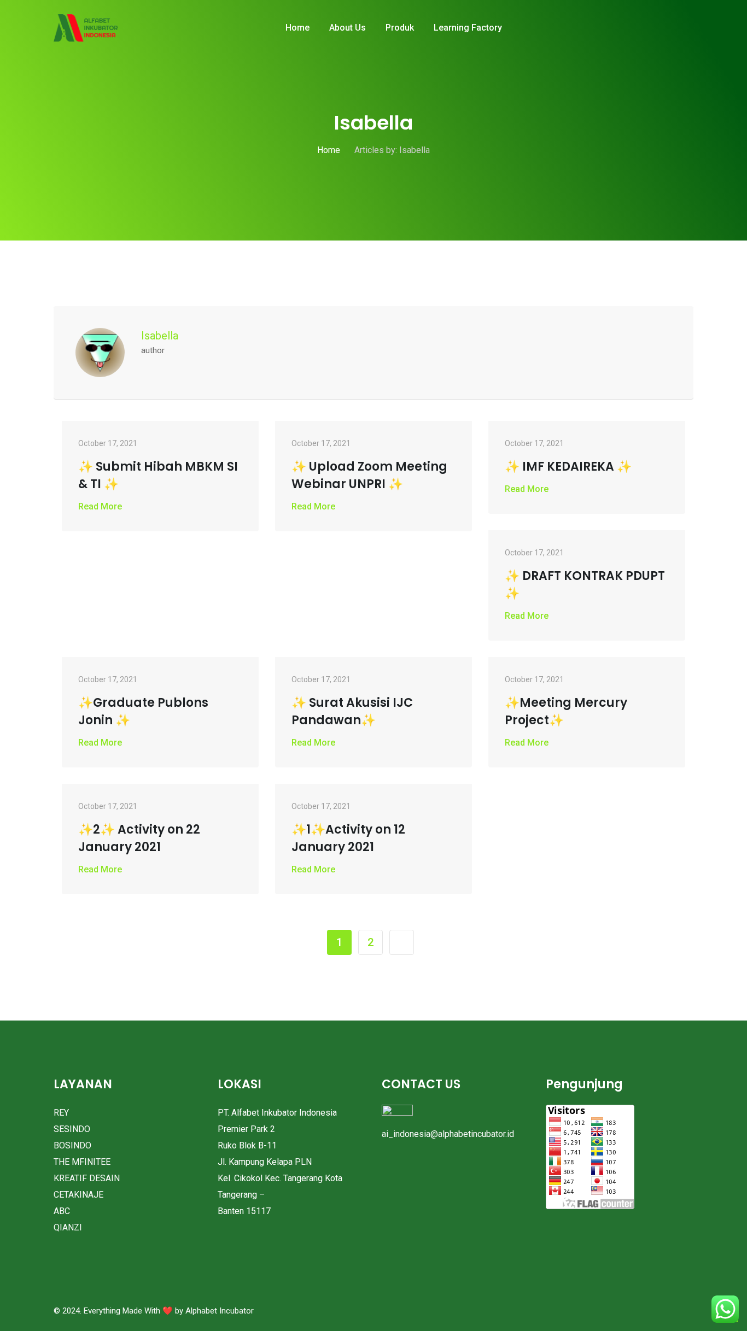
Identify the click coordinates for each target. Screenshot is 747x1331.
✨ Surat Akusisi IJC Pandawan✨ (352, 711)
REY (61, 1112)
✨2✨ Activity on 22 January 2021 (139, 838)
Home (297, 27)
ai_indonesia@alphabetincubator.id (448, 1134)
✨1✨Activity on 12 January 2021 (348, 838)
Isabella (159, 335)
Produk (400, 27)
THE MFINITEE (82, 1162)
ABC (62, 1211)
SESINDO (72, 1129)
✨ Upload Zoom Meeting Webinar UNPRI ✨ (369, 475)
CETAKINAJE (78, 1194)
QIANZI (68, 1227)
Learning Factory (468, 27)
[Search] (677, 28)
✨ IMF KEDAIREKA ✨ (568, 466)
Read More (100, 506)
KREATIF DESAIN (87, 1178)
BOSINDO (72, 1145)
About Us (347, 27)
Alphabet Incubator (219, 1311)
